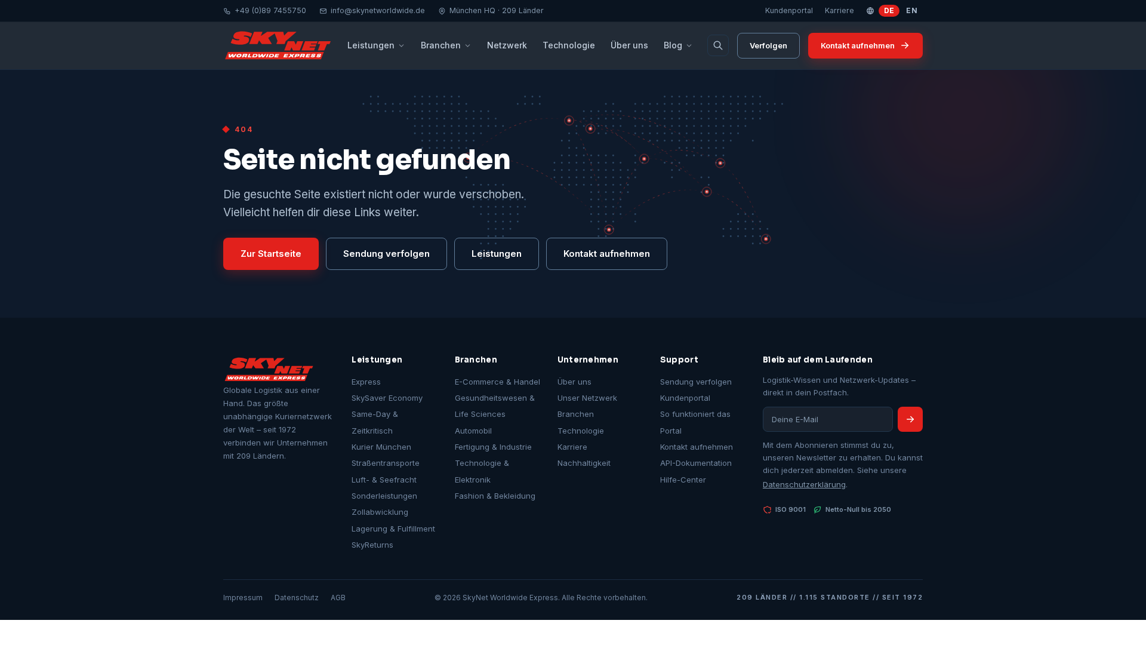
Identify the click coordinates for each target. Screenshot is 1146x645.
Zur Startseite (271, 253)
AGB (338, 597)
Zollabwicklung (380, 512)
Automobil (473, 430)
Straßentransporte (386, 463)
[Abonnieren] (910, 419)
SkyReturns (372, 544)
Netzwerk (507, 45)
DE (889, 10)
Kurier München (381, 447)
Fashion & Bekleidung (495, 495)
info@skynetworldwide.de (378, 10)
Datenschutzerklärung (804, 484)
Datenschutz (297, 597)
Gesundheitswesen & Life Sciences (495, 406)
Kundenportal (789, 10)
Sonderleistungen (384, 495)
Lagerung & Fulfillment (393, 528)
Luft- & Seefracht (384, 479)
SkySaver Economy (387, 398)
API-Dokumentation (696, 463)
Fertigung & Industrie (493, 447)
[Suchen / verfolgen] (718, 45)
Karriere (839, 10)
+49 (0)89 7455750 (270, 10)
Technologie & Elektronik (482, 471)
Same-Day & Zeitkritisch (375, 422)
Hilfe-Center (683, 479)
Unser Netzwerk (587, 398)
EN (911, 10)
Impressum (243, 597)
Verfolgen (768, 45)
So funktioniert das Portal (695, 422)
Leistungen (371, 45)
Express (366, 381)
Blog (673, 45)
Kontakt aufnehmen (858, 45)
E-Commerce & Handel (497, 381)
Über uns (629, 45)
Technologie (569, 45)
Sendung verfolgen (386, 253)
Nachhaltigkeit (584, 463)
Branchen (441, 45)
